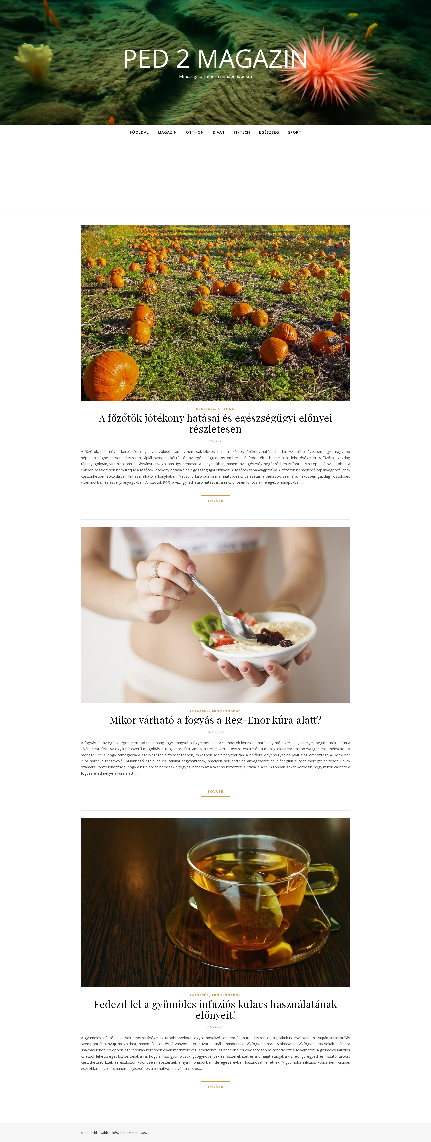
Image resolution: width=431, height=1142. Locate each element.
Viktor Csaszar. (140, 1132)
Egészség (269, 132)
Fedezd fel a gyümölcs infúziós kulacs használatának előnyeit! (215, 1009)
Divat (219, 132)
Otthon (195, 132)
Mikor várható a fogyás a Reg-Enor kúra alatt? (216, 719)
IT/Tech (242, 132)
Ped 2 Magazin (215, 57)
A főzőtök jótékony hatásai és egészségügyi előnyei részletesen (215, 423)
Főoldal (139, 132)
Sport (294, 132)
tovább (215, 500)
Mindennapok (226, 711)
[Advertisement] (215, 177)
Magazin (167, 132)
